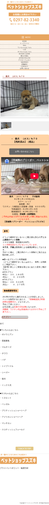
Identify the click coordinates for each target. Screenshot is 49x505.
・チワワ (4, 353)
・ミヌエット (5, 398)
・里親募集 (5, 341)
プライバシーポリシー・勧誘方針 (14, 468)
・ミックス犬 (5, 385)
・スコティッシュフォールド (12, 430)
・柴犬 (3, 379)
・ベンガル (5, 404)
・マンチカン (5, 423)
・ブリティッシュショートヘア (13, 410)
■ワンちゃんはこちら (9, 330)
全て (2, 324)
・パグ (3, 360)
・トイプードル (6, 366)
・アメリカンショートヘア (11, 417)
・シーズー (5, 372)
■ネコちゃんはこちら (9, 393)
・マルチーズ (5, 347)
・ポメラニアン (6, 334)
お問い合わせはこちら (24, 151)
